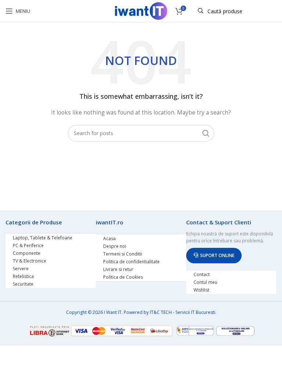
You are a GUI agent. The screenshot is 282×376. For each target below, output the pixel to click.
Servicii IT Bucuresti (195, 312)
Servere (21, 268)
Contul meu (205, 282)
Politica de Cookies (123, 277)
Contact (202, 274)
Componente (26, 253)
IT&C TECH (161, 312)
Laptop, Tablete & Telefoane (42, 238)
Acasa (109, 238)
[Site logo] (141, 10)
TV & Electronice (29, 261)
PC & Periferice (28, 245)
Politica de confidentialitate (131, 261)
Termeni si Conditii (122, 254)
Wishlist (201, 290)
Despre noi (114, 246)
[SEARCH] (206, 133)
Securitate (23, 284)
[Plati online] (102, 329)
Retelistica (23, 276)
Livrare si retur (118, 269)
